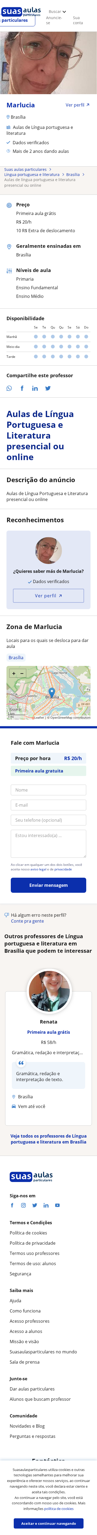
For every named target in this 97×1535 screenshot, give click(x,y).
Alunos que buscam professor (40, 1399)
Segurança (20, 1274)
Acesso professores (30, 1321)
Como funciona (25, 1311)
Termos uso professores (35, 1253)
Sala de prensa (25, 1362)
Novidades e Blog (27, 1426)
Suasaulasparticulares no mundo (43, 1352)
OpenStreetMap (61, 717)
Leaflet (39, 717)
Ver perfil (45, 596)
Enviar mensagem (48, 885)
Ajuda (15, 1301)
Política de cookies (28, 1233)
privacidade (63, 869)
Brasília (16, 658)
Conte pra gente (27, 921)
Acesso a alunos (26, 1331)
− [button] (22, 673)
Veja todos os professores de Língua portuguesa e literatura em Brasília (49, 1139)
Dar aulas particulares (32, 1389)
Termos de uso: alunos (33, 1263)
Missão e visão (24, 1342)
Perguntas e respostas (33, 1436)
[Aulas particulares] (21, 18)
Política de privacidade (33, 1243)
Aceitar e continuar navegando (48, 1523)
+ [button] (14, 673)
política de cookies (59, 1508)
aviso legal (38, 869)
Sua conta (78, 20)
